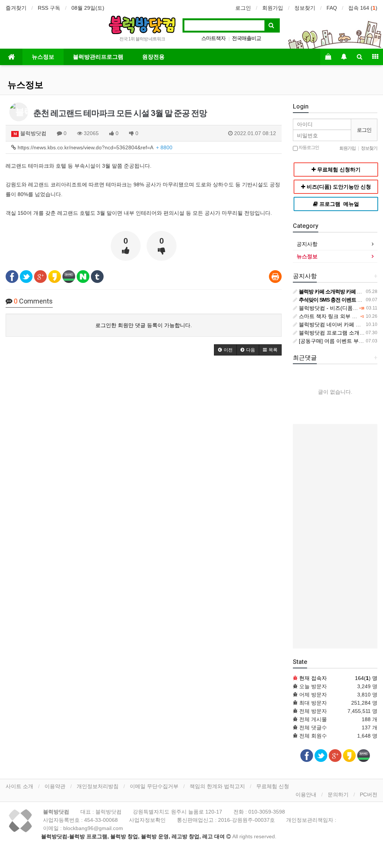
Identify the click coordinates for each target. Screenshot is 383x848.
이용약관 (55, 786)
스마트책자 (213, 38)
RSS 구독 (49, 8)
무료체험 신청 (272, 786)
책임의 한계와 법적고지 (217, 786)
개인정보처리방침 (98, 786)
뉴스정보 (43, 57)
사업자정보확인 (147, 820)
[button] (225, 350)
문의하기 (338, 794)
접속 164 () (362, 8)
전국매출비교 (246, 38)
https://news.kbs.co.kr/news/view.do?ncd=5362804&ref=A (94, 147)
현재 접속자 (313, 678)
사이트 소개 (19, 786)
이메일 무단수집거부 (154, 786)
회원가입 (272, 8)
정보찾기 (304, 8)
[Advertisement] (335, 536)
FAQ (332, 8)
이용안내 (305, 794)
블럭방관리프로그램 (98, 57)
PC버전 (368, 794)
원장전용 (153, 57)
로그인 (243, 8)
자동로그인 (308, 147)
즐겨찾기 (16, 8)
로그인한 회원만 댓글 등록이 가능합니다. (143, 325)
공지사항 (307, 244)
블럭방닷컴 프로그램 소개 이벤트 (337, 333)
